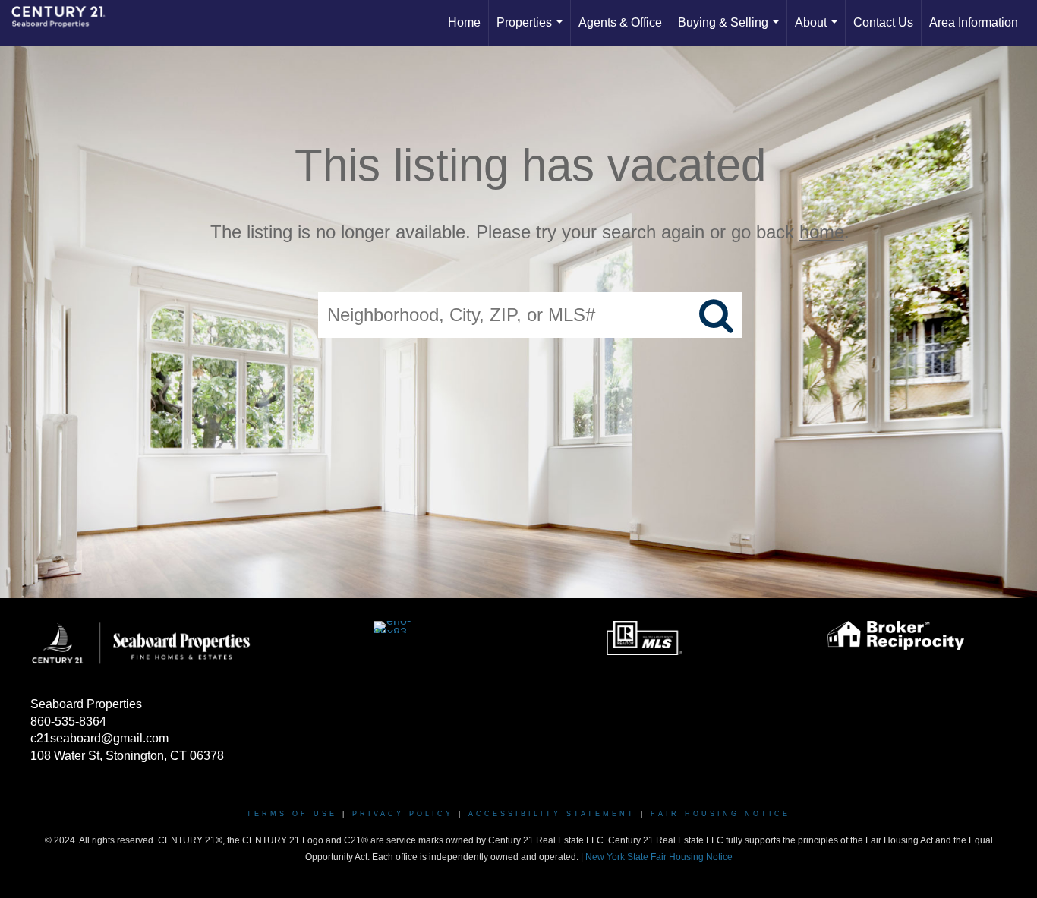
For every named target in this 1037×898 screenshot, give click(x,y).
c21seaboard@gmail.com (99, 738)
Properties (532, 31)
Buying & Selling (731, 31)
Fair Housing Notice (720, 814)
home (821, 232)
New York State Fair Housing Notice (659, 857)
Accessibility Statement (551, 814)
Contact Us (883, 22)
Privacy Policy (402, 814)
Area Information (973, 22)
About (819, 31)
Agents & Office (620, 22)
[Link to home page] (66, 23)
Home (464, 22)
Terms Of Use (292, 814)
